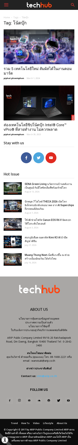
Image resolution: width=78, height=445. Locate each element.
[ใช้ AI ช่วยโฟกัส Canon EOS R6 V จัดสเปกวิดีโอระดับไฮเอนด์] (13, 224)
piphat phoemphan (14, 78)
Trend (14, 423)
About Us (62, 423)
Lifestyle (48, 423)
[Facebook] (9, 400)
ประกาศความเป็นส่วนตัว (39, 322)
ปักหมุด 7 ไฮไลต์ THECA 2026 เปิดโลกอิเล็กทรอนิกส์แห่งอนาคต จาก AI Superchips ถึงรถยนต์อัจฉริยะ (49, 205)
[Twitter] (58, 400)
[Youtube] (68, 400)
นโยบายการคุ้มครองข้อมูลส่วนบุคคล (39, 318)
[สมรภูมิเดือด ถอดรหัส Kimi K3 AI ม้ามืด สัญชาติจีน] (13, 242)
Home (7, 17)
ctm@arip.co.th (47, 376)
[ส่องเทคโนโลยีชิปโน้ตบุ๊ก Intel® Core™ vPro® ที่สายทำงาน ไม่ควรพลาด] (39, 103)
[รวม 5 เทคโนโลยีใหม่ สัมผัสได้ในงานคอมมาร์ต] (39, 46)
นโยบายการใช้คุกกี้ (39, 326)
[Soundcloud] (39, 400)
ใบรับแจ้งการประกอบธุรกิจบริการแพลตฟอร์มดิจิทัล (39, 330)
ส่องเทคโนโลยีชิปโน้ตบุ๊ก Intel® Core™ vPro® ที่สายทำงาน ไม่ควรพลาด (35, 127)
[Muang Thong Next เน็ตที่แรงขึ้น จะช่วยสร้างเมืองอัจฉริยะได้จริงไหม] (13, 259)
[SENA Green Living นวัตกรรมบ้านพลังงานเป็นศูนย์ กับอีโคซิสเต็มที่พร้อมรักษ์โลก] (13, 188)
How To (25, 423)
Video (36, 423)
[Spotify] (48, 400)
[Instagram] (19, 400)
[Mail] (29, 400)
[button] (73, 5)
